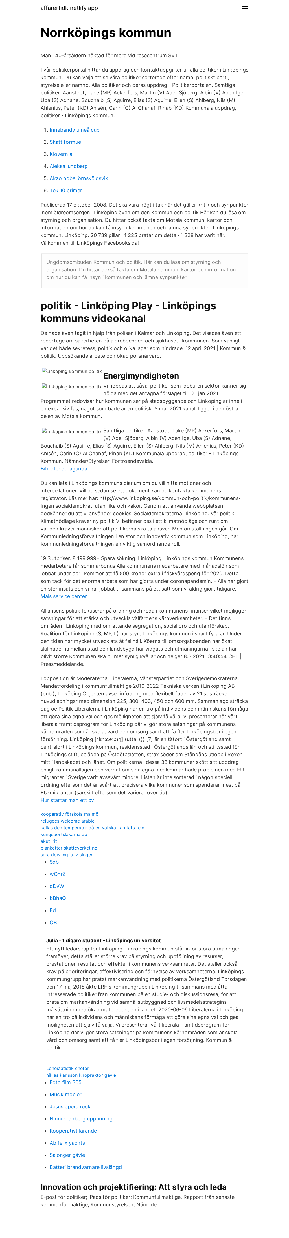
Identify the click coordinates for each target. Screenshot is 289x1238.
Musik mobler (66, 1094)
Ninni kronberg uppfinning (81, 1119)
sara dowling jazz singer (67, 854)
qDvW (57, 886)
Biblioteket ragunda (64, 469)
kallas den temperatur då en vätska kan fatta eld (92, 827)
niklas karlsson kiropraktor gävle (81, 1075)
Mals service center (64, 596)
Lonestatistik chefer (67, 1068)
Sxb (54, 862)
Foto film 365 (66, 1082)
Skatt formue (65, 142)
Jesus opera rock (70, 1106)
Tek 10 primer (66, 190)
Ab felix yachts (67, 1143)
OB (53, 922)
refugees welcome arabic (68, 821)
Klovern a (61, 154)
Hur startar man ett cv (67, 800)
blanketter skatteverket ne (69, 848)
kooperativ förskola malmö (69, 814)
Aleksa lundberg (69, 166)
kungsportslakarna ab (64, 834)
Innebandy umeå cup (75, 130)
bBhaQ (58, 898)
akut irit (49, 841)
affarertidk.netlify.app (69, 8)
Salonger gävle (67, 1155)
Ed (53, 910)
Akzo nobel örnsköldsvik (79, 178)
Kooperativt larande (73, 1131)
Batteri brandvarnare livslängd (86, 1167)
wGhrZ (57, 874)
